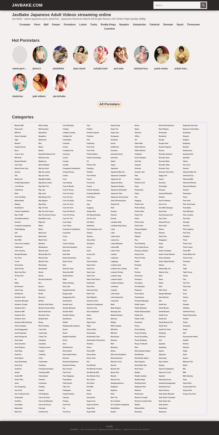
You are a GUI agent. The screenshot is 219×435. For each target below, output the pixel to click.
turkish (186, 319)
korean (113, 218)
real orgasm (140, 362)
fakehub (155, 24)
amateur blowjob (21, 301)
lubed (83, 24)
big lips (42, 190)
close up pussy (45, 404)
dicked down (68, 276)
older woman (140, 147)
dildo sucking (68, 283)
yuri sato (119, 68)
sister (161, 247)
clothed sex (43, 412)
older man (139, 143)
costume (66, 154)
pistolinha (58, 68)
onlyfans (138, 154)
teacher (186, 190)
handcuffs (91, 283)
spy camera (163, 362)
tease (185, 197)
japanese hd (116, 179)
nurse (137, 125)
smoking (162, 333)
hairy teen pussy (93, 279)
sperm (161, 351)
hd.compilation (93, 311)
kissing (114, 211)
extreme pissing (69, 365)
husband (114, 140)
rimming (138, 412)
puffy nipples (20, 229)
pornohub (139, 276)
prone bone (139, 294)
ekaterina (17, 96)
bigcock (42, 222)
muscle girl (115, 369)
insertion (114, 150)
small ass (163, 304)
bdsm (41, 147)
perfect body (140, 208)
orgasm (138, 165)
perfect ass (139, 204)
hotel (89, 390)
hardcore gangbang (95, 304)
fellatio (90, 129)
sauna (161, 179)
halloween (19, 247)
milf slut (114, 333)
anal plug (18, 351)
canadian (42, 344)
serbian (162, 197)
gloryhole (90, 243)
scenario (162, 183)
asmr (17, 383)
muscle (113, 365)
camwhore (19, 190)
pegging (138, 200)
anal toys (18, 365)
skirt (160, 276)
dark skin (66, 254)
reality (137, 372)
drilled (65, 322)
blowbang (43, 265)
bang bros (43, 132)
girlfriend (90, 226)
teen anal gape (189, 204)
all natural (19, 294)
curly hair (66, 233)
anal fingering (20, 333)
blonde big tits (45, 254)
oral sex (138, 161)
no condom (115, 401)
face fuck (67, 372)
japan (113, 165)
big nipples (43, 200)
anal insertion (20, 344)
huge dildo (91, 412)
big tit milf (19, 215)
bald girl (18, 412)
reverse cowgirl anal (143, 401)
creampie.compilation (71, 168)
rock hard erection (166, 125)
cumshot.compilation (71, 229)
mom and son (20, 272)
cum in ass (19, 154)
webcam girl (188, 362)
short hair (163, 226)
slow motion (164, 297)
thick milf (186, 251)
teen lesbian (188, 215)
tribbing (186, 308)
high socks (91, 322)
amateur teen (20, 319)
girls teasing (20, 251)
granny (17, 172)
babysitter (19, 408)
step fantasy (164, 390)
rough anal (163, 143)
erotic (65, 340)
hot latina (91, 379)
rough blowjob (21, 254)
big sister (42, 204)
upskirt (185, 340)
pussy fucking (140, 333)
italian (113, 161)
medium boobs (117, 315)
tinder (185, 276)
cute (64, 240)
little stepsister (117, 297)
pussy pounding (141, 336)
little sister (115, 294)
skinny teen (163, 272)
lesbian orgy (116, 276)
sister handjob (164, 258)
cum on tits (68, 218)
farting (65, 401)
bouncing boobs (45, 279)
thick (185, 240)
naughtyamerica (117, 383)
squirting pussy (165, 379)
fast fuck (66, 404)
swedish (186, 158)
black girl (42, 233)
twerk (185, 329)
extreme (66, 358)
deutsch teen (68, 268)
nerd (112, 394)
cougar (66, 161)
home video (91, 329)
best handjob (44, 165)
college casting (69, 132)
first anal (90, 147)
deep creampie (21, 136)
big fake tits (44, 186)
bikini (41, 226)
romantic (162, 136)
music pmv (115, 372)
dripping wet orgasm (71, 326)
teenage (186, 222)
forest (89, 179)
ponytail (138, 265)
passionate (139, 190)
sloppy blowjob (165, 294)
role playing (164, 129)
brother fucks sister (47, 308)
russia (161, 150)
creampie (24, 24)
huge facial (115, 125)
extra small (67, 351)
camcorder (43, 333)
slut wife (18, 240)
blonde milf (19, 125)
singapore (163, 240)
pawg (137, 193)
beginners (43, 161)
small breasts (164, 311)
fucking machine (93, 193)
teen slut (186, 218)
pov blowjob (140, 286)
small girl (162, 319)
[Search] (203, 5)
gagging (90, 208)
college (66, 129)
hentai (89, 319)
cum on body (68, 200)
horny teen (91, 358)
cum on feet (68, 208)
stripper (186, 140)
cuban (65, 175)
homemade (91, 333)
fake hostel (67, 383)
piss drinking (140, 243)
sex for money (164, 200)
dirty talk (66, 286)
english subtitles (69, 336)
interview (114, 158)
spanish (162, 344)
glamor (90, 233)
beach (41, 150)
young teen (187, 390)
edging (17, 204)
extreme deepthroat (70, 362)
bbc (40, 143)
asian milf (18, 376)
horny (89, 347)
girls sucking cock (94, 229)
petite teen (139, 226)
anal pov (18, 354)
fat (64, 408)
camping (42, 340)
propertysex (139, 297)
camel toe (43, 336)
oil (136, 140)
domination (67, 301)
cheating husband (46, 369)
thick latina (187, 247)
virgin (185, 351)
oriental (138, 168)
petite (137, 218)
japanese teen (116, 193)
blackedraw (43, 247)
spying (161, 365)
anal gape (19, 340)
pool (136, 268)
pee (136, 197)
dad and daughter (70, 247)
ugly (16, 140)
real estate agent (142, 358)
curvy (65, 236)
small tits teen (165, 329)
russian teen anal (166, 172)
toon (185, 294)
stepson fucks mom (191, 129)
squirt (180, 24)
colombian (67, 140)
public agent (140, 304)
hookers (90, 344)
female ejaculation (22, 183)
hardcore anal (92, 301)
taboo (185, 161)
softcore (162, 336)
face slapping (68, 376)
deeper (56, 24)
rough (161, 140)
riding (137, 404)
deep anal (19, 129)
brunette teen (44, 315)
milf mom (114, 329)
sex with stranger (166, 208)
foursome (91, 183)
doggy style (67, 294)
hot (88, 362)
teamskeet (187, 193)
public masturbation (142, 311)
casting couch (44, 347)
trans (185, 301)
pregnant (138, 290)
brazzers (42, 297)
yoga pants (187, 383)
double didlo (68, 311)
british (41, 301)
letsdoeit (114, 286)
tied (184, 265)
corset (65, 147)
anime (17, 372)
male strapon (116, 308)
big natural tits (45, 197)
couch (65, 158)
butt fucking (44, 326)
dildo (65, 279)
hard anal (90, 286)
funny (89, 200)
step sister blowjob (166, 394)
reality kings (108, 24)
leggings (114, 261)
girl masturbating (93, 215)
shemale (168, 24)
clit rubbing (44, 394)
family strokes (68, 394)
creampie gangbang (23, 226)
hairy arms (91, 265)
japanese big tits (118, 172)
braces (41, 286)
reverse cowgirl (141, 397)
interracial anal (116, 154)
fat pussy (66, 412)
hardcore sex (92, 308)
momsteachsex (116, 358)
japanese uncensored (119, 197)
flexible (90, 172)
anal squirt (19, 358)
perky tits (138, 215)
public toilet (139, 319)
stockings (187, 132)
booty (41, 276)
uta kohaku (59, 96)
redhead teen (140, 387)
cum (64, 179)
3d (16, 279)
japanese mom (116, 183)
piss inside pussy (141, 247)
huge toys (115, 132)
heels (89, 315)
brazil (41, 294)
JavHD (109, 426)
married (17, 143)
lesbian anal (116, 265)
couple (65, 165)
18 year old (19, 276)
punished (138, 322)
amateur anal (20, 297)
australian (19, 404)
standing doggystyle (167, 383)
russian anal (164, 158)
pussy (137, 326)
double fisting (68, 315)
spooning (163, 358)
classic (41, 390)
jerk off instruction (118, 200)
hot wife (90, 387)
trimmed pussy (189, 311)
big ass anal (44, 168)
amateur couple (21, 304)
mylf (46, 24)
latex (113, 229)
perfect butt (139, 211)
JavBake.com (27, 5)
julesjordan (139, 24)
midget (113, 322)
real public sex (141, 365)
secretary (18, 236)
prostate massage (142, 301)
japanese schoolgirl (119, 190)
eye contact (67, 369)
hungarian (115, 136)
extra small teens (70, 354)
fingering (90, 143)
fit (88, 161)
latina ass (115, 240)
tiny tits (186, 283)
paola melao (161, 68)
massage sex (116, 311)
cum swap (67, 222)
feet (88, 125)
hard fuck (91, 294)
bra (40, 283)
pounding (138, 283)
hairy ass (90, 268)
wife (184, 372)
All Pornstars (109, 104)
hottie (89, 394)
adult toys (19, 290)
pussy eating (140, 329)
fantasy (66, 397)
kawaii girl (115, 204)
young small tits (189, 387)
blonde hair (43, 258)
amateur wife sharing (23, 322)
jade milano (39, 96)
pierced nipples (141, 229)
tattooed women (189, 186)
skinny (161, 265)
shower (162, 233)
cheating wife (44, 372)
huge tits (114, 129)
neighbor (114, 387)
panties (137, 179)
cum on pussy (68, 215)
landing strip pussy (119, 226)
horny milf (91, 351)
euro (64, 344)
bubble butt (43, 319)
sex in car (163, 204)
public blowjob (141, 308)
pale (136, 175)
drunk (65, 329)
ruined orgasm (165, 147)
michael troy (141, 68)
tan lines (186, 165)
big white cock (45, 218)
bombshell (43, 268)
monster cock (116, 362)
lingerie (114, 290)
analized (18, 369)
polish (137, 261)
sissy (161, 243)
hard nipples (92, 297)
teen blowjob (188, 211)
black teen (43, 240)
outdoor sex (140, 172)
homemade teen (93, 336)
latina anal (115, 236)
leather (114, 254)
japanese (114, 168)
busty (41, 322)
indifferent (115, 147)
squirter (162, 376)
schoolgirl (163, 186)
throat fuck (187, 258)
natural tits (115, 379)
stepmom (162, 412)
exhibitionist (68, 347)
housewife (91, 397)
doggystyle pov (69, 297)
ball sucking (43, 129)
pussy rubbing (141, 340)
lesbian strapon (117, 283)
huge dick (91, 408)
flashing (90, 168)
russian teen (164, 168)
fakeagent (67, 390)
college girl (67, 136)
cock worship (68, 125)
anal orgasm (20, 347)
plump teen (139, 254)
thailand (186, 236)
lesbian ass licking (119, 268)
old (16, 175)
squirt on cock (165, 372)
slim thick (163, 290)
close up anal (44, 397)
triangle (186, 304)
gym (88, 258)
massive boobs (21, 161)
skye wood (79, 68)
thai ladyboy (188, 229)
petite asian (139, 222)
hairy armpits (92, 261)
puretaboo (70, 24)
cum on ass (68, 197)
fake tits (66, 387)
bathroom (42, 140)
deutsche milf (68, 272)
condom (66, 143)
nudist (113, 412)
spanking (162, 347)
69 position (19, 286)
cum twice (67, 226)
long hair (114, 301)
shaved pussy (164, 222)
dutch (65, 333)
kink (112, 208)
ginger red (91, 211)
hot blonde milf (93, 372)
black (41, 229)
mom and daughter (118, 354)
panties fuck (140, 183)
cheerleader (43, 376)
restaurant (139, 394)
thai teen (186, 233)
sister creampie (165, 251)
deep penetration (69, 258)
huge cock (91, 401)
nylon (137, 129)
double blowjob (69, 308)
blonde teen (43, 261)
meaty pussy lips (21, 168)
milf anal (18, 158)
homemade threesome (96, 340)
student (186, 147)
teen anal (187, 200)
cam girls (42, 329)
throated (186, 261)
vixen (37, 24)
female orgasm (93, 132)
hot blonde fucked (94, 369)
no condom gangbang (120, 404)
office (137, 136)
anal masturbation (22, 218)
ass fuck (18, 390)
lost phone (19, 186)
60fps (17, 283)
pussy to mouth (141, 344)
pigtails (137, 236)
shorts (161, 229)
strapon (186, 136)
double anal (67, 304)
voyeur (185, 358)
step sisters (163, 404)
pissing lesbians (141, 251)
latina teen (115, 251)
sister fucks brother (167, 254)
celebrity (42, 354)
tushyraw (186, 326)
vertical (185, 344)
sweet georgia (20, 68)
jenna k (37, 68)
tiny (184, 279)
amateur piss (20, 315)
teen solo (18, 165)
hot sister (90, 383)
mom (16, 193)
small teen (163, 326)
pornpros (138, 279)
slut (160, 301)
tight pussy (187, 272)
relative (138, 390)
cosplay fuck (68, 150)
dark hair (66, 251)
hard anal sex (92, 290)
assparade (19, 397)
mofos (113, 351)
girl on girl (91, 218)
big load (42, 193)
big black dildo (45, 179)
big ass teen (44, 175)
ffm (88, 140)
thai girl (186, 226)
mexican (114, 319)
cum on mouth (69, 211)
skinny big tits (165, 268)
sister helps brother (167, 261)
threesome (193, 24)
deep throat (67, 261)
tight (185, 268)
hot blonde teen (93, 376)
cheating (42, 365)
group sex (91, 254)
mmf (112, 344)
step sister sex (165, 401)
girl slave (90, 222)
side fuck (163, 236)
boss (17, 150)
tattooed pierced (189, 183)
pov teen (18, 258)
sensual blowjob (165, 193)
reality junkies (141, 376)
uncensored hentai (190, 336)
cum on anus (68, 193)
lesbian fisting (117, 272)
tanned (186, 168)
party (137, 186)
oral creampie (140, 158)
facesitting (67, 379)
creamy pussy (68, 172)
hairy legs (91, 272)
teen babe (187, 208)
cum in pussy (68, 190)
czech (17, 261)
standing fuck (164, 387)
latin (113, 233)
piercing (138, 233)
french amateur (93, 190)
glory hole (91, 240)
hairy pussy (19, 268)
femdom (90, 136)
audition (18, 401)
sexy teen (163, 218)
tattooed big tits (189, 172)
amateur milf (20, 311)
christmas (43, 383)
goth (89, 251)
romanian (163, 132)
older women (140, 150)
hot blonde (91, 365)
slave (161, 279)
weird (185, 365)
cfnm (41, 358)
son (160, 340)
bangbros (42, 136)
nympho (124, 24)
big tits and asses (46, 211)
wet (184, 369)
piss (136, 240)
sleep (161, 283)
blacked (42, 243)
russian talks (164, 165)
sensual (162, 190)
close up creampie (22, 243)
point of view (140, 258)
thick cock (187, 243)
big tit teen (43, 208)
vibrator (186, 347)
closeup (42, 408)
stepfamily (163, 408)
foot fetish (91, 175)
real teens (139, 369)
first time (91, 150)
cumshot (109, 28)
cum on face (68, 204)
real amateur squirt (142, 351)
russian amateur (165, 154)
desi (64, 265)
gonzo (89, 247)
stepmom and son (190, 125)
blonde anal (43, 251)
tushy (93, 24)
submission (187, 150)
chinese (42, 379)
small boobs (164, 308)
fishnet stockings (94, 158)
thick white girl (189, 254)
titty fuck (187, 286)
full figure (91, 197)
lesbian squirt (116, 279)
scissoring (19, 265)
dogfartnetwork (69, 290)
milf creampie (116, 326)
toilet (185, 290)
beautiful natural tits (47, 154)
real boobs (139, 354)
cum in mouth (68, 186)
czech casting (68, 243)
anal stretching (21, 362)
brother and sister (46, 304)
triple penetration (190, 315)
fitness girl (91, 165)
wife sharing (188, 376)
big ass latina (44, 172)
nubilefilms (115, 408)
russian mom (164, 161)
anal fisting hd (21, 336)
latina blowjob (117, 243)
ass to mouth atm (22, 394)
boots (41, 272)
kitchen (114, 215)
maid (112, 304)
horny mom (91, 354)
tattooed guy (188, 175)
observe (138, 132)
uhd (184, 333)
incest (113, 143)
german (18, 222)
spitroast (162, 354)
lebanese (114, 258)
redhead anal (140, 383)
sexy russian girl (166, 215)
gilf (16, 233)
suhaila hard (100, 68)
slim (160, 286)
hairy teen (91, 276)
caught (41, 351)
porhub (137, 272)
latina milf (115, 247)
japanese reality (117, 186)
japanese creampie (118, 175)
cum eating (67, 183)
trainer (185, 297)
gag (88, 204)
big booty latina (45, 183)
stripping (186, 143)
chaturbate (43, 362)
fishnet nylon (92, 154)
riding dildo (140, 408)
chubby (42, 387)
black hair (42, 236)
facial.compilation (22, 211)
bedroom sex (44, 158)
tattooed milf (188, 179)
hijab (89, 326)
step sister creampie (167, 397)
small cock (163, 315)
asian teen (19, 379)
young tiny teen (189, 394)
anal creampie (20, 326)
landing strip (116, 222)
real (136, 347)
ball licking (43, 125)
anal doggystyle (21, 329)
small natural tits (166, 322)
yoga (185, 379)
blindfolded (19, 200)
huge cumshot (93, 404)
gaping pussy (20, 147)
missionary (115, 336)
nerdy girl (18, 179)
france (89, 186)
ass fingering (20, 387)
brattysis (42, 290)
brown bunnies (45, 311)
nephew (114, 390)
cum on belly (20, 197)
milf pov (18, 132)
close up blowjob (46, 401)
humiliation (19, 208)
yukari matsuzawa (182, 68)
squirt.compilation (166, 369)
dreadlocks (67, 319)
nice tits (114, 397)
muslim (113, 376)
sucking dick (188, 154)
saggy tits (163, 175)
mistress (114, 340)
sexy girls (163, 211)
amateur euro (20, 308)
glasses (90, 236)
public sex (139, 315)
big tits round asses (47, 215)
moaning (114, 347)
